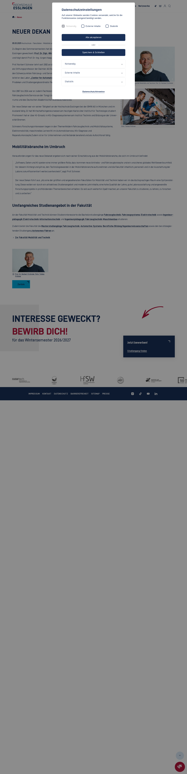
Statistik (114, 26)
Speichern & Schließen (93, 52)
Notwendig (71, 26)
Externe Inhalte (93, 26)
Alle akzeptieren (93, 37)
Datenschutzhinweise (93, 91)
